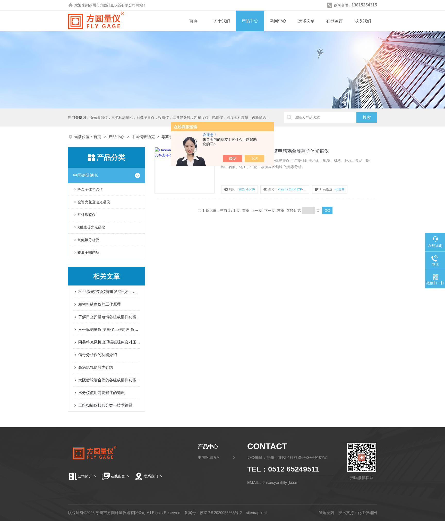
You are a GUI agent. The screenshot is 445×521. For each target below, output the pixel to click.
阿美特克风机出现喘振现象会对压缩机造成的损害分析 (109, 342)
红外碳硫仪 (87, 215)
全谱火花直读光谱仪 (94, 202)
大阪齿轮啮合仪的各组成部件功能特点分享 (109, 380)
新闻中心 (278, 21)
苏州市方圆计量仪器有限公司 (112, 5)
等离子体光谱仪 (90, 189)
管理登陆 (326, 512)
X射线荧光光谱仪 (91, 227)
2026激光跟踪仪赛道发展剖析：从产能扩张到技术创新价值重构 (109, 291)
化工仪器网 (367, 512)
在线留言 (334, 21)
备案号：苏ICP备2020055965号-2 (213, 512)
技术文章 (306, 21)
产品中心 (250, 21)
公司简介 (85, 476)
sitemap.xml (256, 512)
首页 (193, 21)
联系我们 (363, 21)
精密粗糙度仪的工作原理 (99, 304)
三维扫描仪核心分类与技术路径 (105, 405)
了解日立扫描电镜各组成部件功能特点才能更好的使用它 (109, 317)
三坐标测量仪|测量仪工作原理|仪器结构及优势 (109, 329)
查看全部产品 (88, 252)
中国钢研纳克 (143, 137)
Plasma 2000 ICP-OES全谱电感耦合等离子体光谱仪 (275, 151)
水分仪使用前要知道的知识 (101, 392)
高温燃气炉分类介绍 (95, 367)
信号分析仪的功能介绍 (97, 354)
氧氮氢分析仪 (88, 240)
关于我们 (221, 21)
